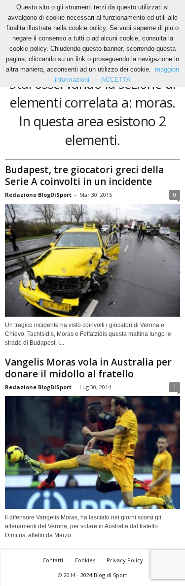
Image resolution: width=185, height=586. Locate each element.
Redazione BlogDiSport (38, 194)
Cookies (84, 560)
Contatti (52, 560)
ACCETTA (116, 79)
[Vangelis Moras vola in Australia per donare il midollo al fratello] (92, 452)
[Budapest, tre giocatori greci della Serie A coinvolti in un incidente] (92, 260)
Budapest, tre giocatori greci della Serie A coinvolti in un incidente (84, 175)
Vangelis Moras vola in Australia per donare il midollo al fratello (88, 368)
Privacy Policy (125, 560)
